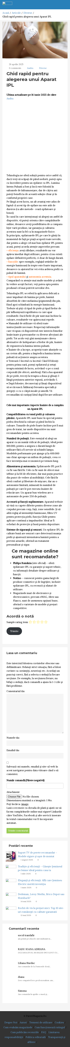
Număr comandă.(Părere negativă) (25, 780)
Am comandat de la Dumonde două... (34, 966)
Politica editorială (36, 1037)
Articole (16, 12)
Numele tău (13, 737)
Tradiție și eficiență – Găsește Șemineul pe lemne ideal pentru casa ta (40, 868)
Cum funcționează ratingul (50, 1027)
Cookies (59, 1022)
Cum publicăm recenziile (25, 1032)
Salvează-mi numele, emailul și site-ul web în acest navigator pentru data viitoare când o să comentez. (32, 770)
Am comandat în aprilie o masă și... (33, 994)
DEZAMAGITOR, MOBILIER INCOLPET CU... (38, 952)
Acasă (5, 12)
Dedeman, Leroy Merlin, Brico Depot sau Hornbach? (41, 896)
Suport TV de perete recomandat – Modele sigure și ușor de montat (37, 854)
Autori (23, 1022)
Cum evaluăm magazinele (17, 1027)
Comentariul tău (16, 691)
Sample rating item (17, 622)
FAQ (43, 1032)
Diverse (27, 12)
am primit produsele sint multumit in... (35, 939)
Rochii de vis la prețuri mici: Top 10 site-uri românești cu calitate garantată (41, 909)
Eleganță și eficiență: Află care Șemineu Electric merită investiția (40, 882)
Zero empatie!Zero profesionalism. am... (36, 980)
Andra (30, 68)
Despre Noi (10, 1022)
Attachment (13, 792)
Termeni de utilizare (40, 1022)
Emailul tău (13, 750)
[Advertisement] (35, 137)
